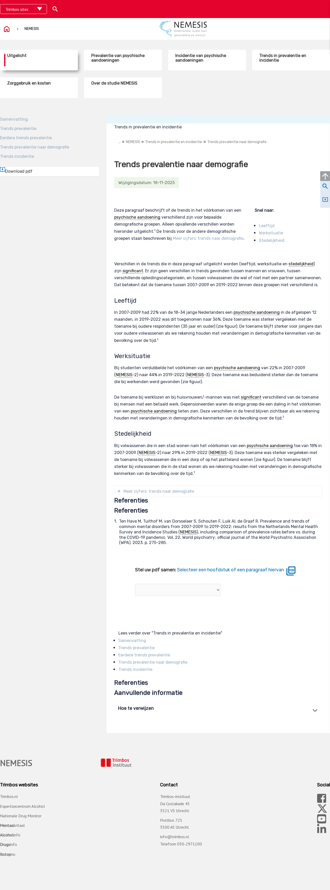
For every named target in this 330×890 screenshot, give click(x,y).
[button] (55, 9)
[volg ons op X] (322, 810)
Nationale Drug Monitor (21, 815)
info (10, 834)
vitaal (12, 825)
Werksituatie (271, 232)
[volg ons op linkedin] (321, 831)
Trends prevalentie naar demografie (34, 147)
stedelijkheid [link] (301, 263)
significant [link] (132, 270)
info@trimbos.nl (174, 836)
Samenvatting (14, 119)
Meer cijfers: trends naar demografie (208, 238)
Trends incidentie (17, 156)
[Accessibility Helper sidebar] (322, 9)
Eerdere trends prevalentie (26, 137)
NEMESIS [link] (124, 374)
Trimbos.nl (9, 796)
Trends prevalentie (18, 128)
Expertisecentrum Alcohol (22, 806)
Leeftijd (267, 225)
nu (7, 854)
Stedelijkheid (271, 240)
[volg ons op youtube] (321, 821)
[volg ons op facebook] (321, 800)
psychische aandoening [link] (137, 217)
